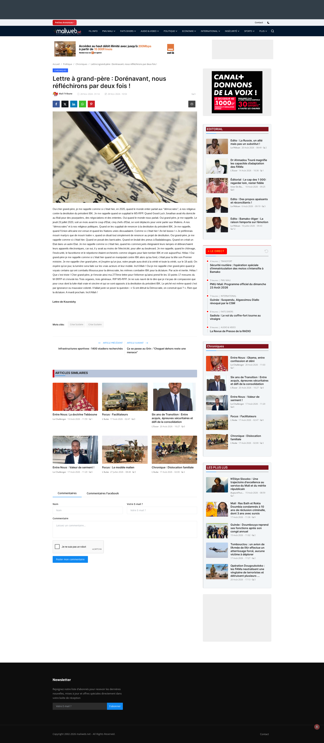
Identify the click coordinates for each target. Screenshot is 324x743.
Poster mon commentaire (70, 559)
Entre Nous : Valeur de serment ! (73, 467)
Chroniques (81, 64)
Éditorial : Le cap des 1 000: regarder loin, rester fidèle (248, 181)
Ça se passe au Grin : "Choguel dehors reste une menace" (156, 350)
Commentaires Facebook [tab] (103, 493)
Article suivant (135, 342)
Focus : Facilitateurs (115, 414)
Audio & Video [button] (148, 31)
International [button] (209, 31)
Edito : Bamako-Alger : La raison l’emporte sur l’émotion (249, 220)
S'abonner (115, 706)
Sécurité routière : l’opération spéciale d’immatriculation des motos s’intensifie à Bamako (236, 268)
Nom (55, 504)
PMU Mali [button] (107, 31)
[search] (272, 31)
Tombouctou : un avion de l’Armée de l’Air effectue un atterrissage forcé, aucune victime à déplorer (248, 549)
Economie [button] (188, 31)
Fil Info (93, 31)
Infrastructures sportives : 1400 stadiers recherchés (90, 348)
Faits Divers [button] (126, 31)
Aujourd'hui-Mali (237, 492)
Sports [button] (248, 31)
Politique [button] (169, 31)
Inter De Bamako (237, 186)
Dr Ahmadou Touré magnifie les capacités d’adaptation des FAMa (249, 163)
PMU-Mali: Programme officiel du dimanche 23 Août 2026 (238, 285)
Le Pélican (235, 147)
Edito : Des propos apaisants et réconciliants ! (249, 200)
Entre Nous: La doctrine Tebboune (75, 414)
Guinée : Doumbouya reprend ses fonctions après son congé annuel (249, 528)
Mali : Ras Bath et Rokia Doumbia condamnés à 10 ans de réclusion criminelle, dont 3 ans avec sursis (248, 508)
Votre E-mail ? (135, 504)
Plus (262, 31)
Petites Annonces (64, 22)
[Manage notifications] (317, 727)
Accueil (56, 64)
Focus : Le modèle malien (118, 467)
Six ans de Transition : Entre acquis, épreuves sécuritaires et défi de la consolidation (172, 418)
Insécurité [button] (231, 31)
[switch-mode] (268, 22)
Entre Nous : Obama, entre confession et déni (248, 359)
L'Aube (105, 419)
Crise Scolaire (76, 324)
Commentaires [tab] (67, 493)
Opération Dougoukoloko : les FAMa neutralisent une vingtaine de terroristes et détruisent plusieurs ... (248, 570)
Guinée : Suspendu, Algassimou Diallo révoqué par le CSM (234, 301)
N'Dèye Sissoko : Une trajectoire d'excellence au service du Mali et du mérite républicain (248, 484)
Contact (259, 22)
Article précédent (112, 342)
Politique (67, 64)
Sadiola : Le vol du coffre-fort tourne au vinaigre (235, 317)
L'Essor (155, 426)
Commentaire (60, 518)
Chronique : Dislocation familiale (173, 467)
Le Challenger (59, 419)
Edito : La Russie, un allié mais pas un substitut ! (246, 142)
